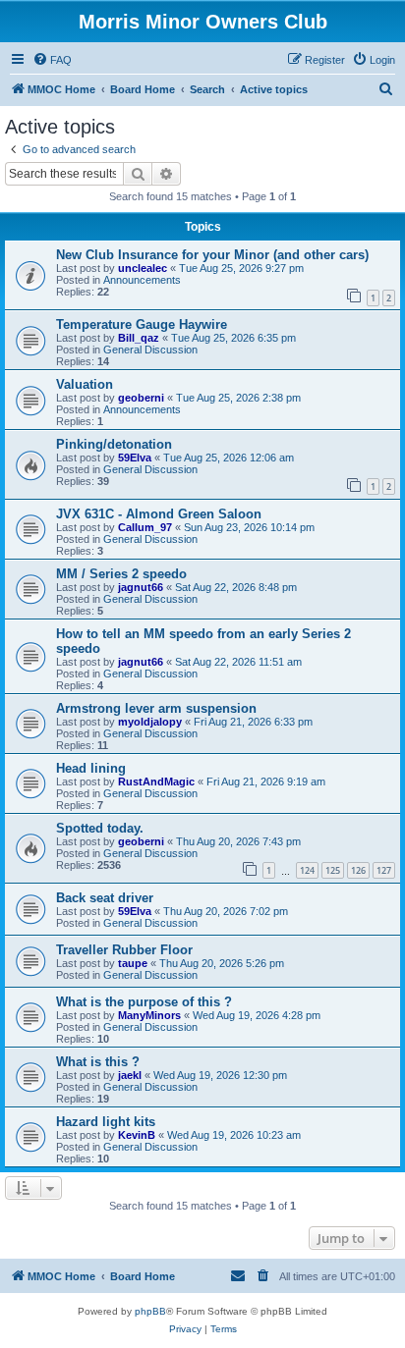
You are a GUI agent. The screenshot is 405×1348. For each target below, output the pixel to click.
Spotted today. (100, 828)
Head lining (91, 768)
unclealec (142, 268)
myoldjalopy (150, 722)
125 (332, 870)
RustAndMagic (156, 781)
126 (358, 870)
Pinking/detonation (114, 444)
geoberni (141, 398)
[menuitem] (52, 60)
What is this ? (98, 1061)
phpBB (150, 1311)
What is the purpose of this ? (144, 1002)
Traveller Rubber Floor (124, 950)
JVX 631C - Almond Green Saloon (158, 514)
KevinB (136, 1135)
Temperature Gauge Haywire (141, 324)
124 (307, 870)
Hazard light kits (105, 1121)
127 (383, 870)
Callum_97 (145, 527)
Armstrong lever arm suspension (156, 708)
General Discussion (150, 349)
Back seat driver (104, 897)
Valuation (84, 384)
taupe (132, 963)
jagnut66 (140, 587)
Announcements (142, 280)
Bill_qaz (138, 338)
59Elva (134, 457)
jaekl (130, 1075)
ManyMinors (149, 1015)
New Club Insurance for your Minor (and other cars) (212, 254)
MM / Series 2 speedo (121, 573)
